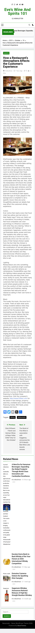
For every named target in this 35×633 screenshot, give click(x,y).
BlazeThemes (22, 625)
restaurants (22, 417)
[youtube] (22, 4)
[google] (19, 4)
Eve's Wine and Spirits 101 (17, 11)
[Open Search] (29, 25)
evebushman (8, 71)
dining (12, 417)
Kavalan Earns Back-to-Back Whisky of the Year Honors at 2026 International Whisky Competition (21, 558)
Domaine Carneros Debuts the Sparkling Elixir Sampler (20, 575)
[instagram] (14, 4)
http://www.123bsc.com (18, 398)
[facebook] (12, 4)
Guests (6, 53)
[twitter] (17, 4)
